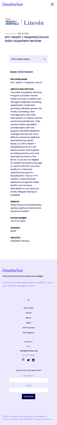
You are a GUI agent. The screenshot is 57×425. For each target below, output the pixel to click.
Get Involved (28, 327)
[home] (13, 4)
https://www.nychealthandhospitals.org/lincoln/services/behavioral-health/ (25, 208)
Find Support (28, 332)
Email (28, 385)
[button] (51, 4)
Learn (28, 322)
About (28, 317)
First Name (28, 375)
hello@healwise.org (28, 350)
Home (28, 312)
